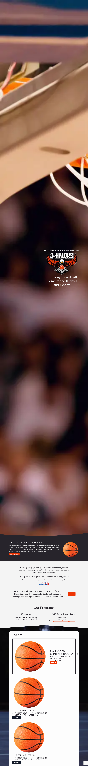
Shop (67, 250)
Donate (77, 250)
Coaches (62, 250)
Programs (51, 250)
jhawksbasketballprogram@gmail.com (64, 621)
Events (57, 250)
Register (72, 250)
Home (45, 250)
